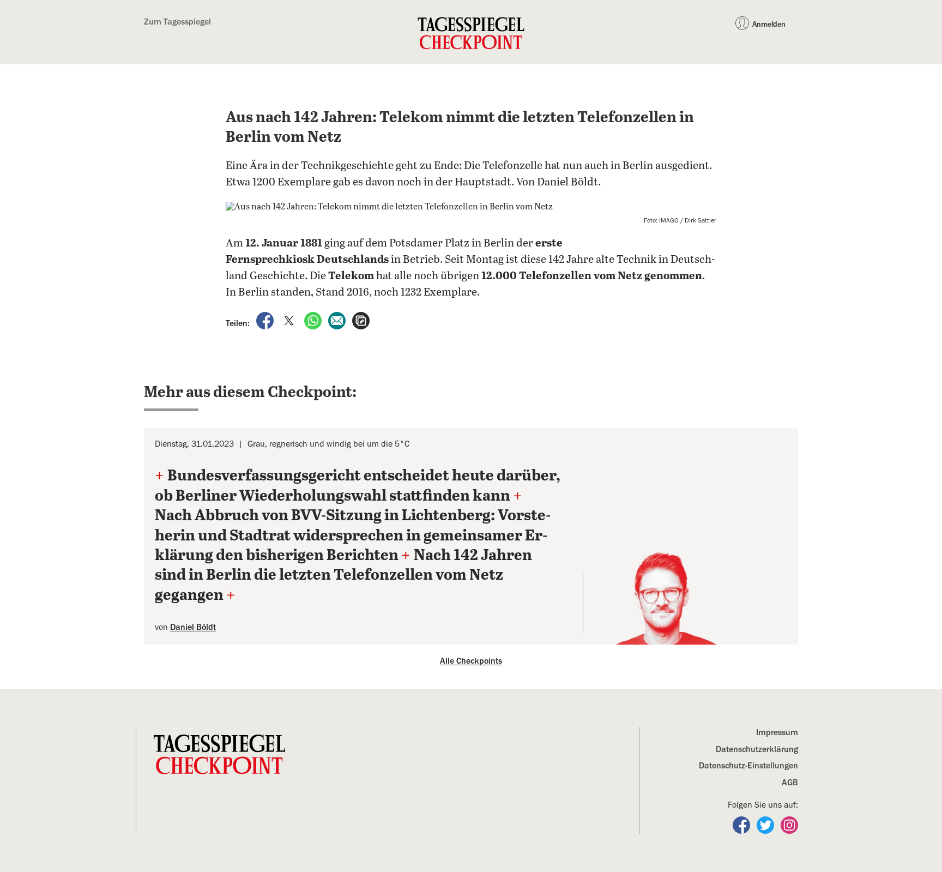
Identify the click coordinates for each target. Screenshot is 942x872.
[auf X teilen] (290, 320)
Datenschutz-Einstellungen (748, 765)
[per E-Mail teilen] (338, 320)
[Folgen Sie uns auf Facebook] (742, 824)
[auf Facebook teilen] (266, 320)
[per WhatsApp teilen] (314, 320)
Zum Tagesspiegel (177, 21)
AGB (790, 782)
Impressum (777, 732)
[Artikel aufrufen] (361, 320)
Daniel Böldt (193, 627)
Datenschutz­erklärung (757, 749)
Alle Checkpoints (471, 661)
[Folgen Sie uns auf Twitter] (766, 824)
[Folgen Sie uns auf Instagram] (789, 824)
